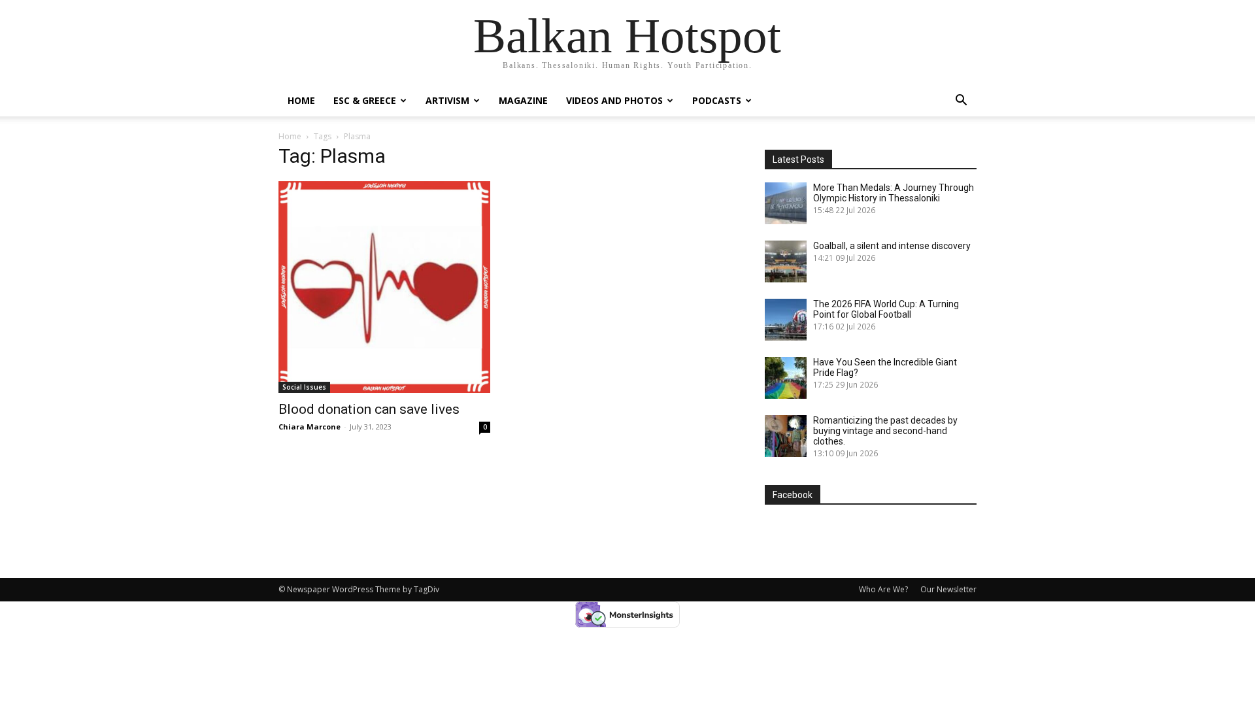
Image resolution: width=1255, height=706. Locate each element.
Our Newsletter (948, 589)
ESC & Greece (364, 100)
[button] (961, 101)
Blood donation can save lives (369, 409)
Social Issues (304, 387)
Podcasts (716, 100)
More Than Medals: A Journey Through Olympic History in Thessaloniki (893, 192)
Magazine (523, 100)
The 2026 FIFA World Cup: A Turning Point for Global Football (886, 309)
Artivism (447, 100)
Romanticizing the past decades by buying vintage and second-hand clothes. (885, 430)
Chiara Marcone (309, 426)
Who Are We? (883, 589)
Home (301, 100)
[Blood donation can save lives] (384, 287)
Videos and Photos (614, 100)
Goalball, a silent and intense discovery (892, 246)
